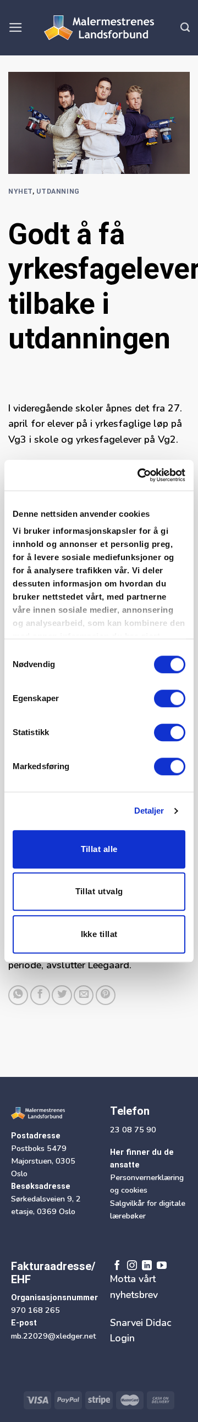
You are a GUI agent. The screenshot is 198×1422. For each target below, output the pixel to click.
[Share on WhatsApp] (18, 995)
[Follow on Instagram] (132, 1266)
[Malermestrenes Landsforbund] (99, 28)
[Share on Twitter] (62, 995)
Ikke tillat (99, 934)
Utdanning (58, 191)
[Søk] (185, 27)
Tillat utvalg (99, 891)
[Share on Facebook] (40, 995)
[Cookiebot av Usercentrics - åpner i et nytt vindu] (139, 475)
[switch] (169, 698)
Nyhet (20, 191)
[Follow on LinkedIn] (147, 1266)
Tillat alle (99, 849)
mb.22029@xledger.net (53, 1335)
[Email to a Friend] (84, 995)
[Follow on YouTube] (162, 1266)
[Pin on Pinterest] (106, 995)
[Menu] (15, 27)
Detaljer (149, 810)
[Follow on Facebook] (117, 1266)
